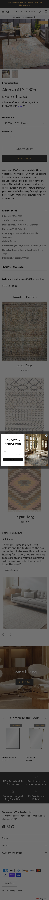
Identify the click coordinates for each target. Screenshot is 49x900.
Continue (12, 459)
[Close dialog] (46, 436)
